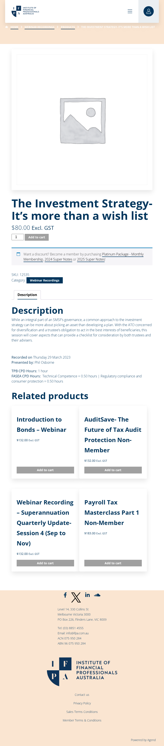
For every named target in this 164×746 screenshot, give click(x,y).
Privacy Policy (82, 703)
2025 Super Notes (91, 259)
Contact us (82, 695)
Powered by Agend (143, 740)
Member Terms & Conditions (82, 720)
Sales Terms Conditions (82, 712)
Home (14, 27)
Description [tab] (27, 294)
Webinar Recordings (39, 27)
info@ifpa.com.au (77, 633)
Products (68, 27)
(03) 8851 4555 (73, 628)
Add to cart (36, 237)
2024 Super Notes (58, 259)
